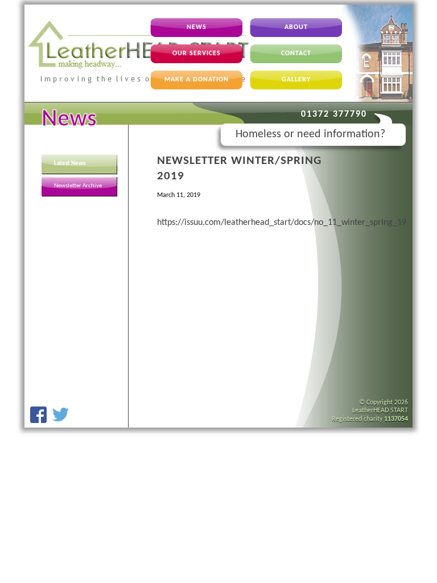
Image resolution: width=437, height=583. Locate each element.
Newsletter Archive (78, 186)
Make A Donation (196, 79)
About (296, 27)
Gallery (296, 79)
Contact (296, 53)
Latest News (69, 164)
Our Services (196, 53)
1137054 (396, 419)
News (197, 27)
